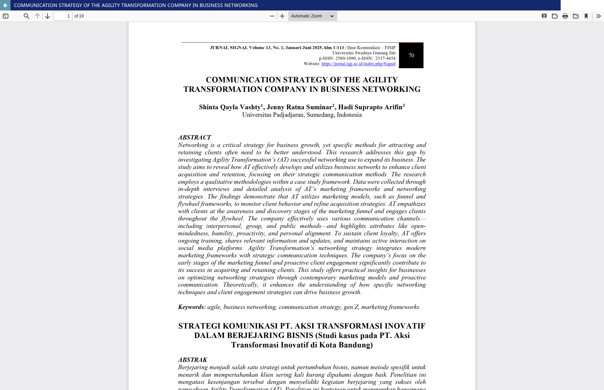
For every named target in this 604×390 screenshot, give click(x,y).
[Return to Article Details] (5, 5)
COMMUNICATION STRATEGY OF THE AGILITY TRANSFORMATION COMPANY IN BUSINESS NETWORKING (136, 5)
